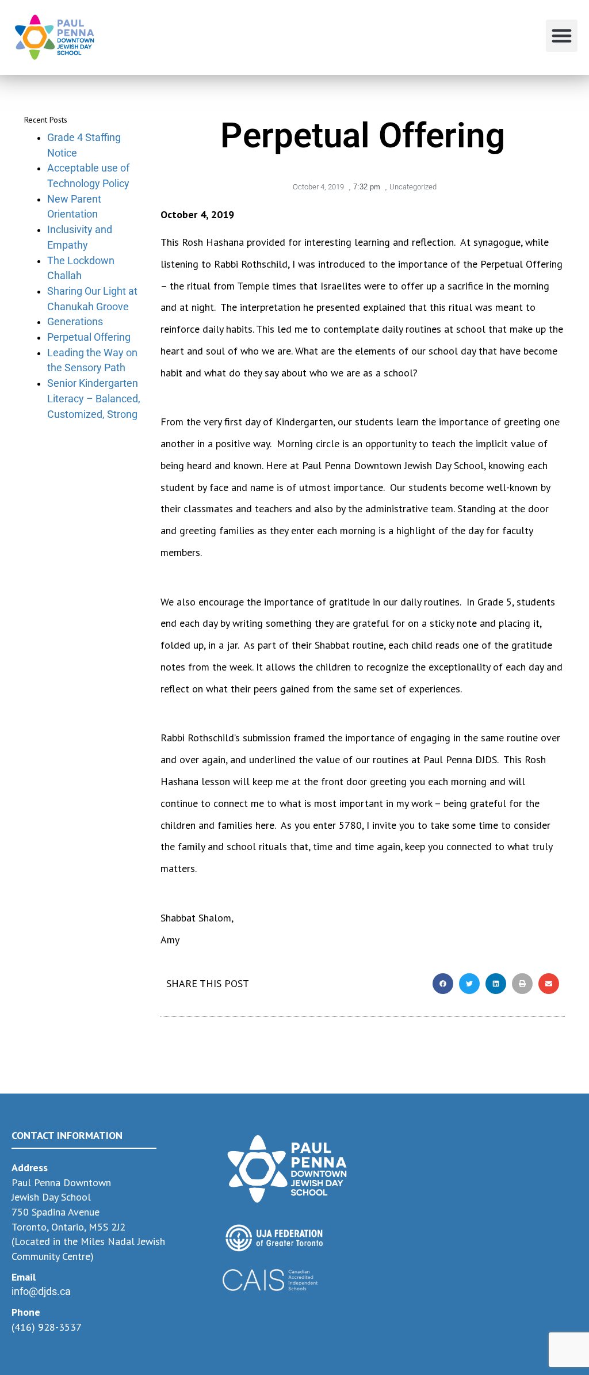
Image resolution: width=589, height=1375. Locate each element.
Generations (75, 321)
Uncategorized (413, 186)
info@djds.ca (41, 1291)
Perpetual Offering (89, 337)
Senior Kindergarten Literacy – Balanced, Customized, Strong (93, 398)
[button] (562, 36)
